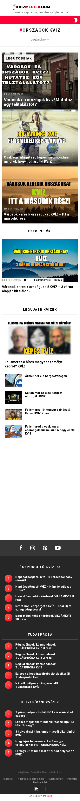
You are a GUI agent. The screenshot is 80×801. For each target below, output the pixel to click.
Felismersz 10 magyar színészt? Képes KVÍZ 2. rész (47, 411)
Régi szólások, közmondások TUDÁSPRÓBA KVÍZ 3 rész (35, 646)
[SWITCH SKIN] (75, 20)
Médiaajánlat (40, 782)
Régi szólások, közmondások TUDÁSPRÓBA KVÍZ (35, 665)
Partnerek (72, 779)
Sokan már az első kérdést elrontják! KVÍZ (44, 394)
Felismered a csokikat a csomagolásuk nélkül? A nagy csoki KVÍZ (50, 430)
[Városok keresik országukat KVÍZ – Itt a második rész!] (40, 194)
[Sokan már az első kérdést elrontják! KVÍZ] (13, 397)
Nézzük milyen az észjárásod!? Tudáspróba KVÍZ (36, 685)
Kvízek (58, 280)
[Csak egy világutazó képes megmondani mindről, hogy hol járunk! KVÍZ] (40, 138)
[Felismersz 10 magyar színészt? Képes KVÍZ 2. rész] (13, 414)
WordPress (46, 796)
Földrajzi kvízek (42, 280)
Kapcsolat (8, 779)
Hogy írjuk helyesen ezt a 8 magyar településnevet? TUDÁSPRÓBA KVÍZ (40, 743)
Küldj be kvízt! (56, 779)
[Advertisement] (40, 490)
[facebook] (21, 548)
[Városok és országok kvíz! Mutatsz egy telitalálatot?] (40, 81)
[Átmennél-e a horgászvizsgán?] (13, 380)
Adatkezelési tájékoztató (31, 779)
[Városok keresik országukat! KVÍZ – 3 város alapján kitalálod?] (40, 260)
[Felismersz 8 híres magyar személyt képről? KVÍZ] (40, 337)
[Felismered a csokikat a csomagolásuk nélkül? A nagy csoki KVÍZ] (13, 431)
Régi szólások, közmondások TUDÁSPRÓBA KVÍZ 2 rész (35, 656)
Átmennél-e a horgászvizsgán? (47, 376)
